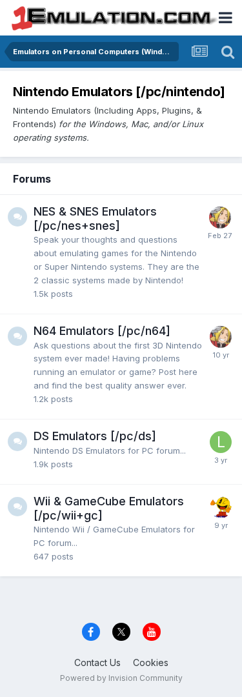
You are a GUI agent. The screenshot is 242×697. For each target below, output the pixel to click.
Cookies (150, 662)
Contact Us (97, 662)
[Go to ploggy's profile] (221, 507)
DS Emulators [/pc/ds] (95, 436)
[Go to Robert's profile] (220, 217)
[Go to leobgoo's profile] (221, 442)
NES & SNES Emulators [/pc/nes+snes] (95, 218)
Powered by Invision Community (121, 678)
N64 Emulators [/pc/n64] (102, 331)
